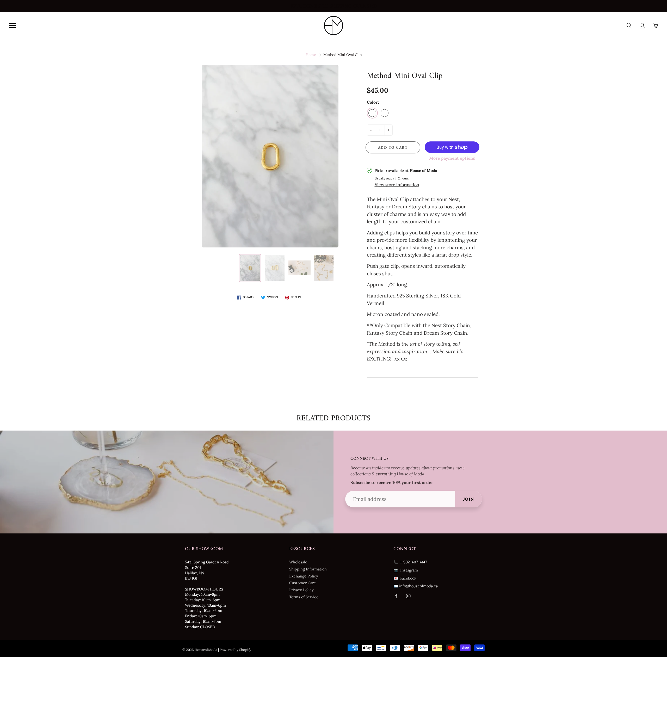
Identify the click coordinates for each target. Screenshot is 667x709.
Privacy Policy (301, 589)
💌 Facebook (404, 578)
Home (311, 54)
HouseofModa (206, 650)
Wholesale (298, 561)
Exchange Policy (303, 576)
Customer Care (302, 582)
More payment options (452, 158)
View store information (397, 184)
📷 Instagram (405, 570)
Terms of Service (303, 596)
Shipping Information (308, 569)
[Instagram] (408, 596)
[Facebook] (396, 596)
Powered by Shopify (235, 650)
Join (468, 499)
